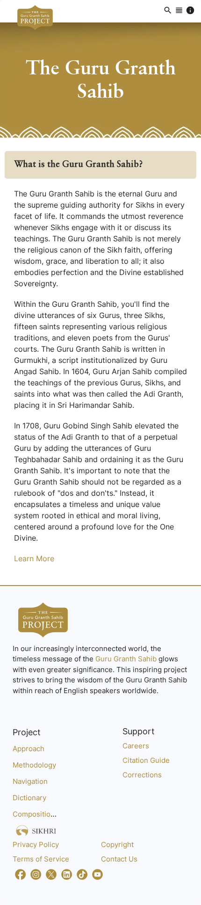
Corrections (142, 774)
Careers (135, 745)
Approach (28, 748)
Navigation (30, 781)
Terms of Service (41, 858)
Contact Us (119, 858)
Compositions (35, 814)
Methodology (34, 764)
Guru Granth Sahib (126, 658)
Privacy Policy (36, 844)
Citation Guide (146, 760)
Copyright (117, 844)
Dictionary (29, 797)
